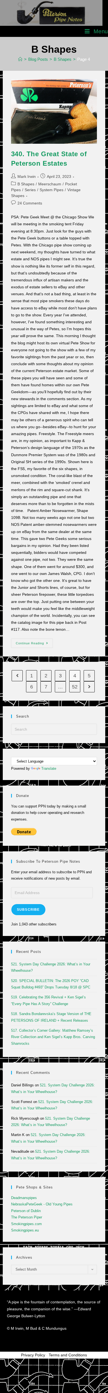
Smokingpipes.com (26, 1224)
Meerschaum (49, 184)
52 (75, 687)
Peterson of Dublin (26, 1211)
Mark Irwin (26, 176)
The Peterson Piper (26, 1217)
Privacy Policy (33, 1355)
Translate (48, 768)
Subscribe (28, 910)
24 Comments (29, 203)
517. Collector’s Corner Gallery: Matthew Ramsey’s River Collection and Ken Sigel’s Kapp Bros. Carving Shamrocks (53, 1037)
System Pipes (51, 190)
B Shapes (25, 184)
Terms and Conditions (68, 1355)
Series (30, 190)
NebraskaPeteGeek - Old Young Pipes (42, 1204)
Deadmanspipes (24, 1198)
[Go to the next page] (89, 686)
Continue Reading (34, 642)
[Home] (20, 59)
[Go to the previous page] (17, 675)
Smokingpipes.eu (25, 1230)
